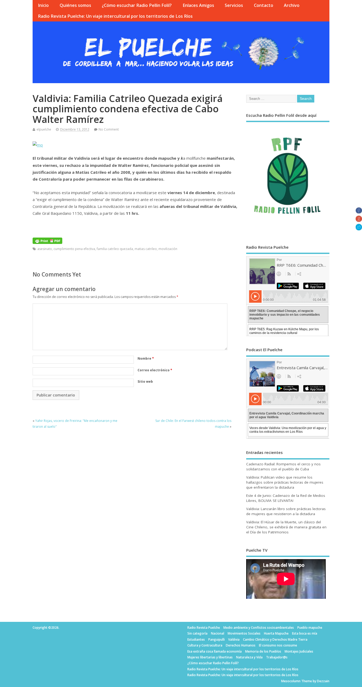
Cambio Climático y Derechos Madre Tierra (275, 639)
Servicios (234, 5)
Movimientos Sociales (244, 633)
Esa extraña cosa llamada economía (214, 651)
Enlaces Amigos (198, 5)
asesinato (44, 249)
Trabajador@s (277, 657)
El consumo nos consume (278, 645)
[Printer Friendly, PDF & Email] (47, 240)
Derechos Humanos (240, 645)
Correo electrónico (155, 370)
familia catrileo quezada (115, 249)
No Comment (109, 129)
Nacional (217, 633)
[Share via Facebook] (359, 212)
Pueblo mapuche (309, 627)
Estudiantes (196, 639)
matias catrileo (146, 249)
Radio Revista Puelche (203, 627)
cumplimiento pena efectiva (74, 249)
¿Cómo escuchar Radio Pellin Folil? (137, 5)
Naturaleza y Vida (249, 657)
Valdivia (234, 639)
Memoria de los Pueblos (263, 651)
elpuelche (44, 129)
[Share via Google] (359, 220)
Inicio (43, 5)
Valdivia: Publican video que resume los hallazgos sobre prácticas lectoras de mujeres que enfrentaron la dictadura (284, 482)
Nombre (146, 358)
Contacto (263, 5)
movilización (167, 249)
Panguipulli (216, 639)
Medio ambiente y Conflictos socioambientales (258, 627)
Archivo (291, 5)
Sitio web (145, 381)
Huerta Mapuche (276, 633)
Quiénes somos (75, 5)
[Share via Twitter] (359, 228)
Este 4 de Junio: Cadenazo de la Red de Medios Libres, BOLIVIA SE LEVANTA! (285, 498)
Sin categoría (197, 633)
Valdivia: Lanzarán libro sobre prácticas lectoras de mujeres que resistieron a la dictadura (286, 511)
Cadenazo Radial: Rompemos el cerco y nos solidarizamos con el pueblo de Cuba (283, 466)
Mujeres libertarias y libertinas (210, 657)
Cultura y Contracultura (204, 645)
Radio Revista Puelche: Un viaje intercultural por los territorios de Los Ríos (115, 16)
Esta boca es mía (304, 633)
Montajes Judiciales (299, 651)
